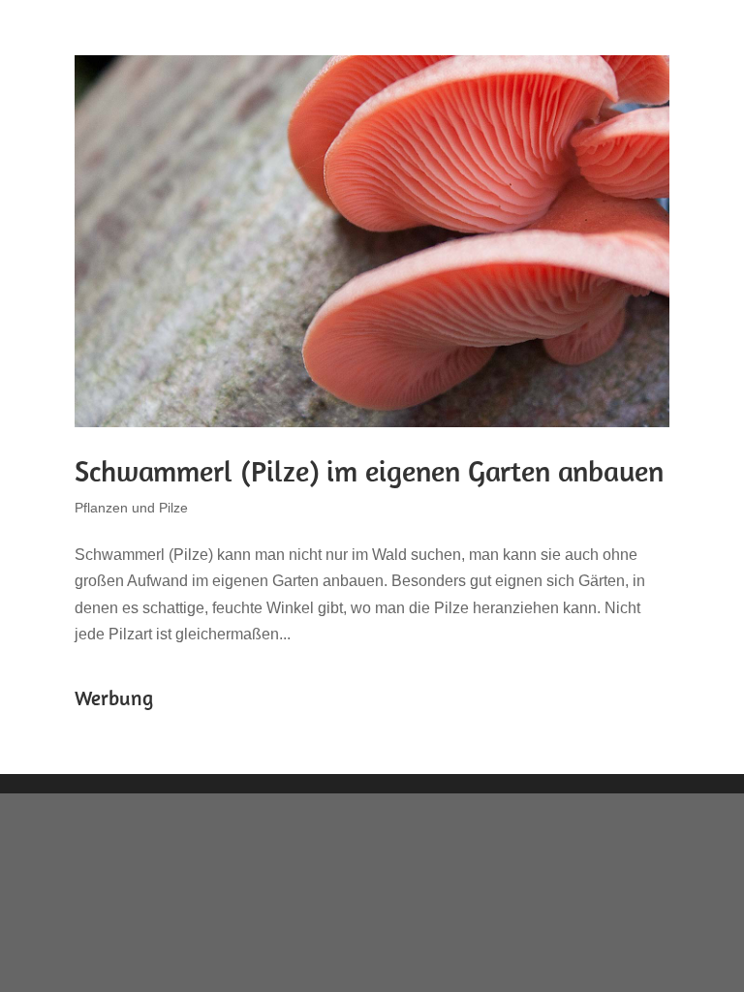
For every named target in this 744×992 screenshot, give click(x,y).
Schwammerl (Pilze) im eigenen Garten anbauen (369, 470)
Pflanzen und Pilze (131, 507)
